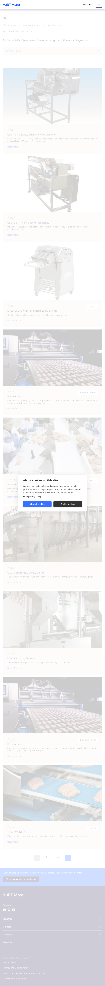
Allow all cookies (37, 504)
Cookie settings (67, 504)
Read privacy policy (32, 496)
